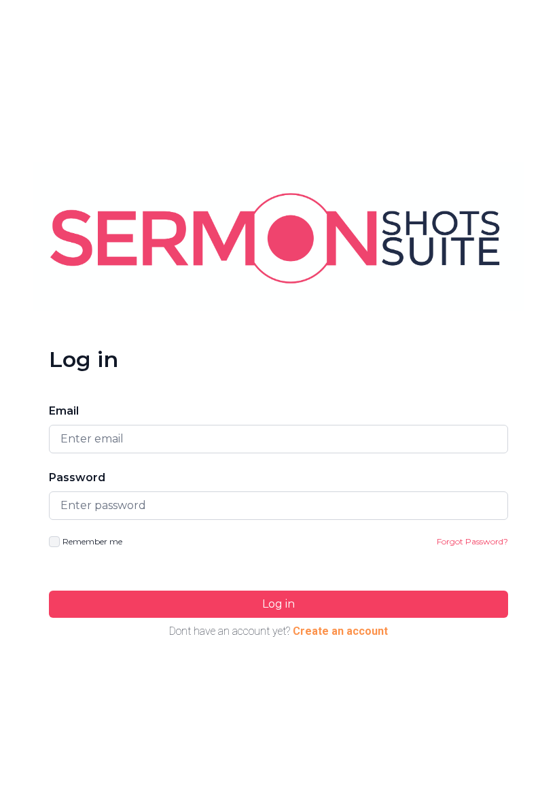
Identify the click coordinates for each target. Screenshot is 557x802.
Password (77, 477)
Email (64, 410)
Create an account (340, 631)
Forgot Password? (472, 541)
